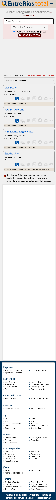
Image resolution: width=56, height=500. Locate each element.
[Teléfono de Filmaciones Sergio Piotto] (17, 144)
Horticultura (10, 458)
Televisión (35, 440)
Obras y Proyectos (38, 389)
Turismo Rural (10, 489)
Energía (8, 389)
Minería (34, 458)
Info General (10, 382)
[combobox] (29, 27)
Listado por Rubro (38, 370)
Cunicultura (35, 454)
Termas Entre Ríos (38, 482)
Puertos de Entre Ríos (13, 386)
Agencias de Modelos (14, 473)
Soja (6, 419)
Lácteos (8, 426)
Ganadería (35, 423)
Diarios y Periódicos (39, 438)
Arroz (33, 421)
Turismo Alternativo (39, 487)
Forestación (10, 456)
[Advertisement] (28, 58)
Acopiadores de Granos (40, 426)
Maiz (7, 421)
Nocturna (9, 470)
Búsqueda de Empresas (14, 370)
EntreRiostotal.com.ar (40, 497)
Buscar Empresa (29, 35)
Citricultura (9, 454)
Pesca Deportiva (37, 489)
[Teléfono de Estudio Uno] (17, 166)
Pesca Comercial (12, 461)
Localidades (36, 382)
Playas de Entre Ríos (39, 484)
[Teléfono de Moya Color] (17, 100)
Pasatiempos (36, 470)
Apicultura (9, 451)
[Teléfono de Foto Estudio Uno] (17, 122)
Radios (8, 440)
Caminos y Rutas (37, 386)
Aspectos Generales (13, 408)
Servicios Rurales (37, 428)
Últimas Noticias (11, 438)
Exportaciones (11, 398)
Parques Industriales (39, 408)
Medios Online (11, 442)
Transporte (9, 384)
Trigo (33, 419)
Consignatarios (11, 428)
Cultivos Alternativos (13, 423)
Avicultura (35, 451)
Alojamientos (10, 484)
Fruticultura (35, 456)
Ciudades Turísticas (13, 482)
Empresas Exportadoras (40, 398)
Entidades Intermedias (40, 384)
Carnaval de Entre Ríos (14, 487)
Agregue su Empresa (13, 373)
